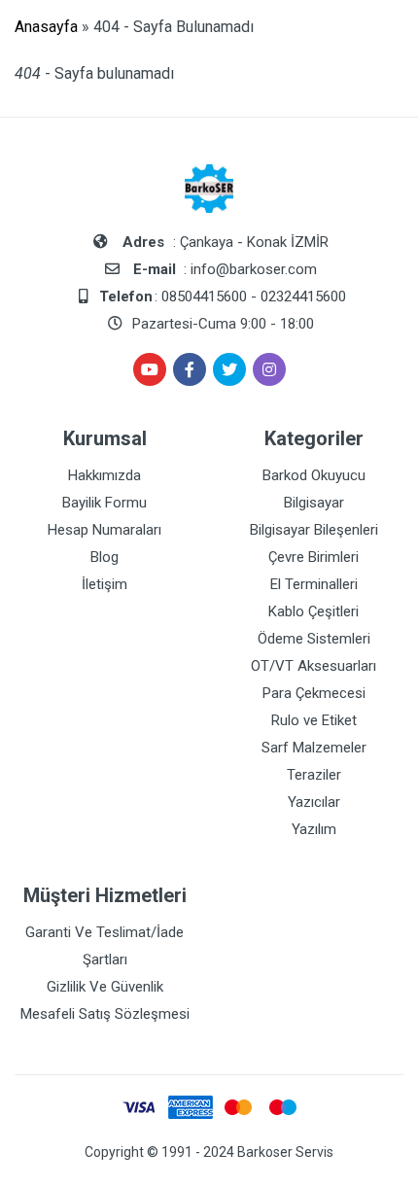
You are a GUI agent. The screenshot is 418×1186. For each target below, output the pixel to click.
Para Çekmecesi (314, 693)
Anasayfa (46, 26)
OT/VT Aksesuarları (313, 666)
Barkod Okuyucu (314, 475)
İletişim (104, 584)
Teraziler (314, 775)
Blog (104, 557)
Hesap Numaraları (104, 530)
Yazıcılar (314, 802)
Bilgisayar (314, 502)
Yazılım (314, 829)
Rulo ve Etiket (314, 720)
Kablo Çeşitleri (313, 611)
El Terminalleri (314, 584)
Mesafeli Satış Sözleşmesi (105, 1014)
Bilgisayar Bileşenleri (314, 530)
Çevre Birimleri (313, 557)
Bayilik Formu (104, 502)
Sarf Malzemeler (313, 747)
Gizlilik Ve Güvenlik (105, 986)
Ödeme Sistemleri (314, 638)
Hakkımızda (104, 475)
